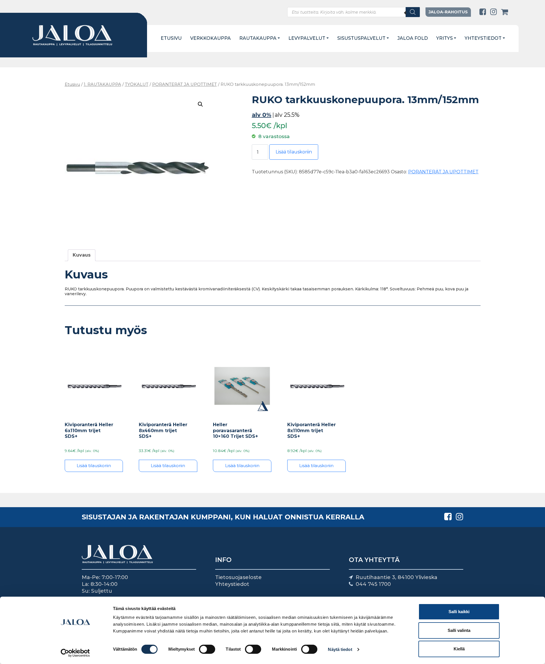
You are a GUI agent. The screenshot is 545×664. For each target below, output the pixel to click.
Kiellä (459, 648)
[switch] (207, 649)
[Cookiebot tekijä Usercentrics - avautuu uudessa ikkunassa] (75, 653)
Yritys (444, 38)
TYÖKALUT (136, 84)
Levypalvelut (306, 38)
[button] (200, 104)
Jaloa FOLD (412, 38)
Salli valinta (459, 630)
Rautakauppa (257, 38)
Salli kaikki (458, 611)
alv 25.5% (287, 114)
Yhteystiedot (483, 38)
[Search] (413, 12)
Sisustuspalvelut (361, 38)
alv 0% (261, 114)
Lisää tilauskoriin (294, 152)
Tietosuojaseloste (238, 577)
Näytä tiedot (340, 649)
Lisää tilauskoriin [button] (94, 465)
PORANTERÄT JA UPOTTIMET (184, 84)
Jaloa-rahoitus (448, 11)
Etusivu (171, 38)
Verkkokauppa (210, 38)
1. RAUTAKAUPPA (102, 84)
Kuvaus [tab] (82, 255)
